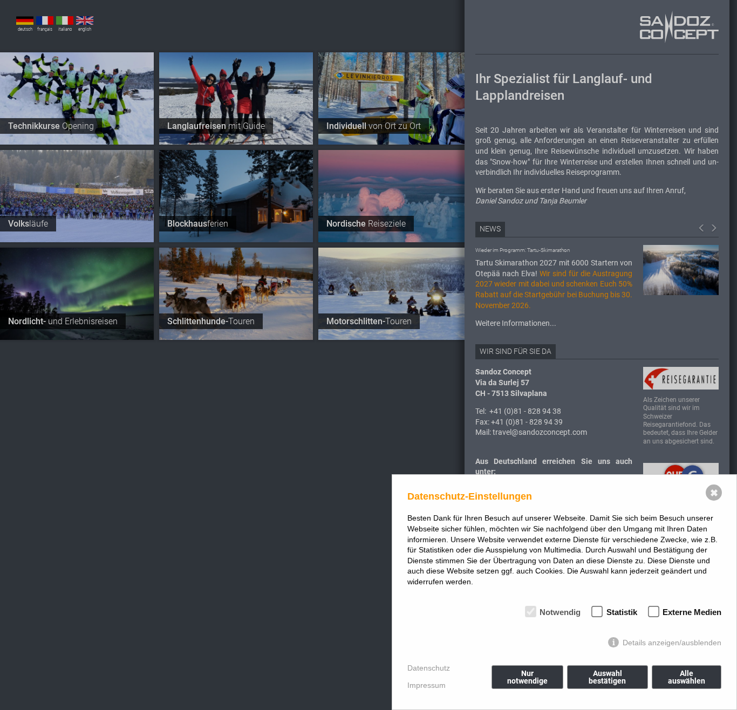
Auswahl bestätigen (607, 677)
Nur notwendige (527, 677)
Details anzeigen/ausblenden (672, 642)
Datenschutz (428, 668)
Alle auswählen (686, 677)
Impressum (426, 685)
